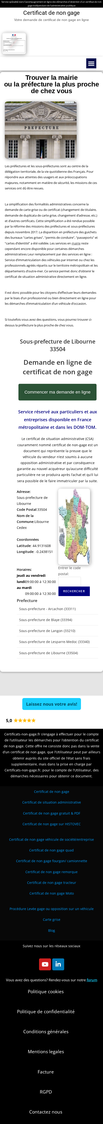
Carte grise (51, 919)
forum (92, 979)
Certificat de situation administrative (51, 802)
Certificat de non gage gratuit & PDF (51, 813)
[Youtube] (45, 964)
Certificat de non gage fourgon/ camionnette (51, 861)
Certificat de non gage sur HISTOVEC (52, 824)
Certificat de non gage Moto (51, 893)
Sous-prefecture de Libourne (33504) (48, 653)
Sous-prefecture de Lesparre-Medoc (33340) (54, 641)
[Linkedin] (58, 964)
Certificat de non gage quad (51, 850)
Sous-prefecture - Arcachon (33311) (47, 609)
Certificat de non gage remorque (51, 872)
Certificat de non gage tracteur (51, 882)
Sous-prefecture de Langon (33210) (47, 630)
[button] (91, 63)
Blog (51, 930)
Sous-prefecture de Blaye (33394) (45, 620)
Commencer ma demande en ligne (57, 392)
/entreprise (51, 839)
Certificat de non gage (51, 791)
